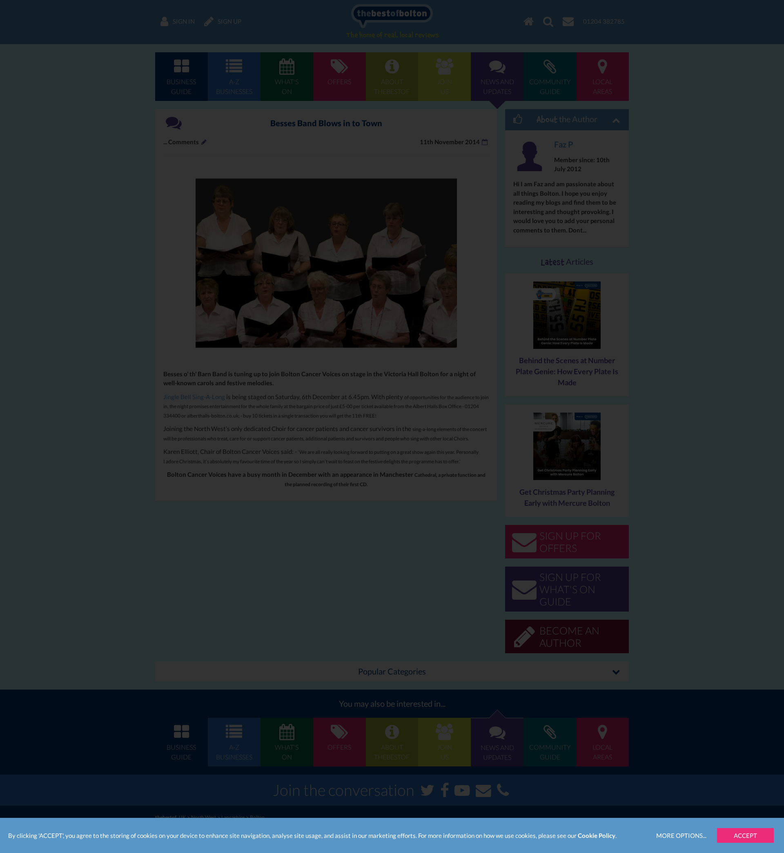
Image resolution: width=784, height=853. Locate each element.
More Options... (681, 835)
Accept (745, 835)
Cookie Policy (596, 835)
